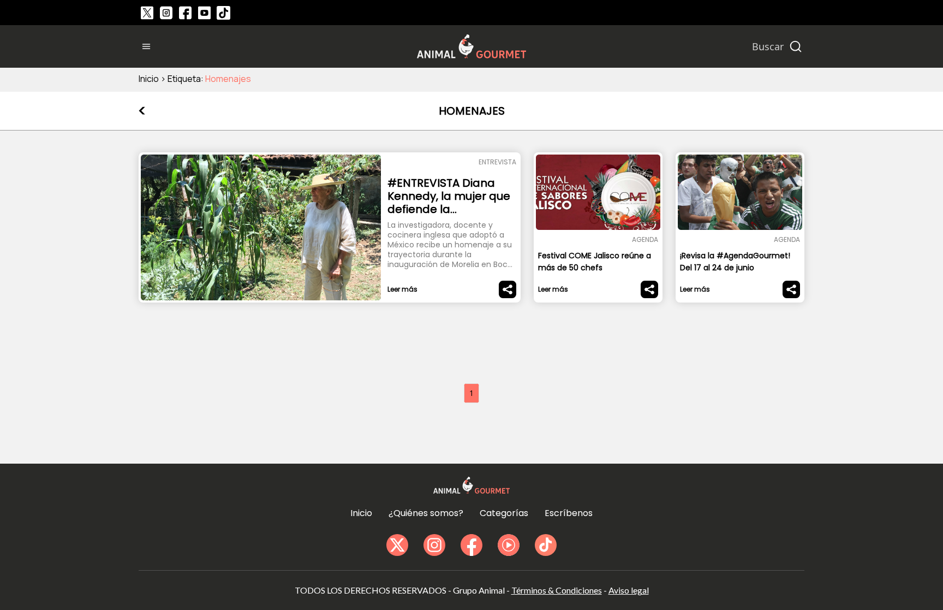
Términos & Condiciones (556, 590)
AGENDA (645, 239)
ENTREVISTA (497, 162)
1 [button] (471, 393)
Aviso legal (628, 590)
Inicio (149, 79)
